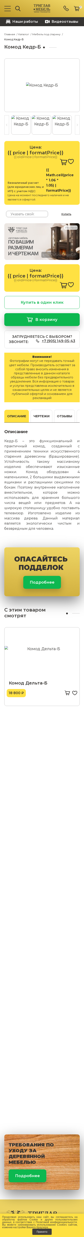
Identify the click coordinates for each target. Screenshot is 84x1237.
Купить (66, 214)
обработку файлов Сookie (20, 1219)
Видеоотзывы (64, 22)
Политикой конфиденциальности (56, 1222)
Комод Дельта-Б (28, 683)
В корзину (46, 319)
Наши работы (25, 22)
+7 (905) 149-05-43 (58, 341)
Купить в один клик (42, 302)
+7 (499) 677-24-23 (66, 9)
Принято (42, 1231)
